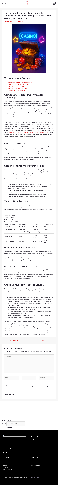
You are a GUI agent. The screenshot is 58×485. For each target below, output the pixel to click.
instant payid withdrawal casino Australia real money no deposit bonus (28, 132)
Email (4, 423)
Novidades (5, 461)
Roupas (5, 463)
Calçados (5, 465)
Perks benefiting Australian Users (17, 88)
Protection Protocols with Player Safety (19, 84)
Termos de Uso (34, 450)
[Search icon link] (6, 4)
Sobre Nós (33, 441)
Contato (33, 444)
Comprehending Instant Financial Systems (20, 82)
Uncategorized (20, 21)
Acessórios (5, 467)
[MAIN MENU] (2, 4)
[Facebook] (7, 452)
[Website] (46, 378)
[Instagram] (3, 452)
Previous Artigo (13, 340)
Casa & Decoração (7, 469)
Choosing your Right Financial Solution (19, 90)
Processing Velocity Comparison (17, 86)
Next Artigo (46, 340)
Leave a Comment (9, 21)
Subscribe (9, 427)
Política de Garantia (35, 446)
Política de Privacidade (36, 448)
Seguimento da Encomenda (37, 439)
